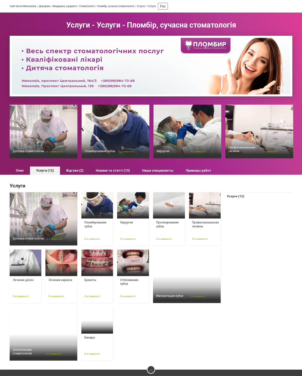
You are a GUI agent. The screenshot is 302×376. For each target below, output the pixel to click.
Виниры (89, 337)
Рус (163, 6)
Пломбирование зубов (100, 151)
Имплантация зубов (169, 295)
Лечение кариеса (60, 280)
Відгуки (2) (74, 170)
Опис (20, 170)
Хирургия (163, 151)
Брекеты (90, 280)
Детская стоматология (28, 151)
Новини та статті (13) (113, 170)
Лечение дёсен (23, 280)
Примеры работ (198, 170)
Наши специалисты (157, 170)
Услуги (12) (45, 170)
